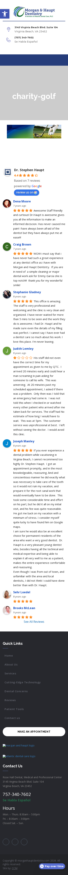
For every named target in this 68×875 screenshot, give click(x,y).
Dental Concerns (16, 691)
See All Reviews (34, 622)
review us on (24, 192)
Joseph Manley (23, 441)
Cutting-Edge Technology (23, 682)
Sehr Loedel (21, 592)
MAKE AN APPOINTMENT (34, 731)
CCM (14, 868)
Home (9, 655)
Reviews (10, 700)
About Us (11, 664)
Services (10, 673)
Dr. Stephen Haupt (29, 170)
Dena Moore (22, 201)
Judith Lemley (23, 349)
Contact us (12, 718)
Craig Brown (22, 244)
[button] (4, 14)
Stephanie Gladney (27, 292)
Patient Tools (14, 709)
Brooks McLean (24, 608)
